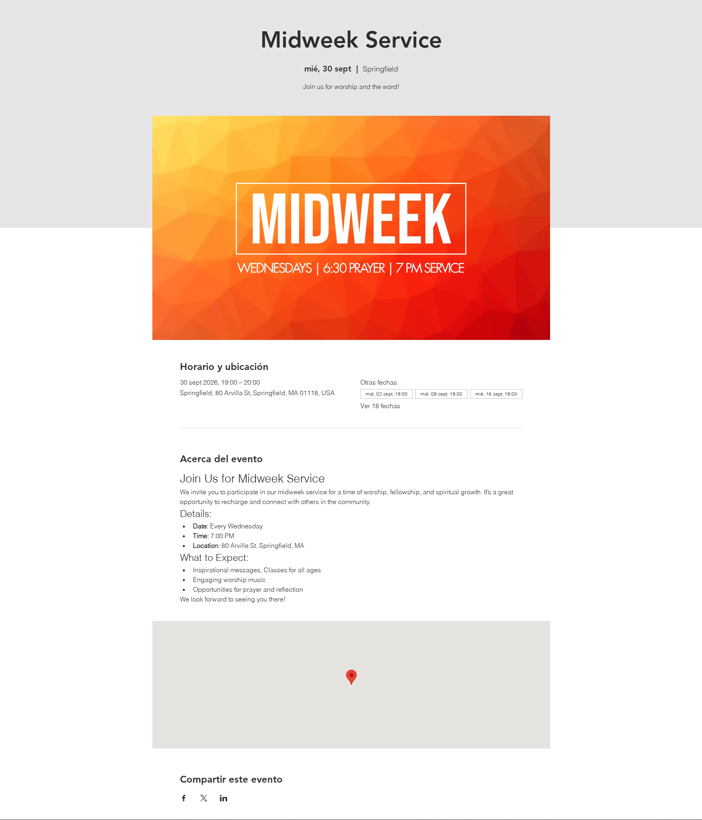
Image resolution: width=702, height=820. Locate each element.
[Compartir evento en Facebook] (184, 798)
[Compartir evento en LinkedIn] (224, 798)
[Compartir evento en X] (204, 798)
